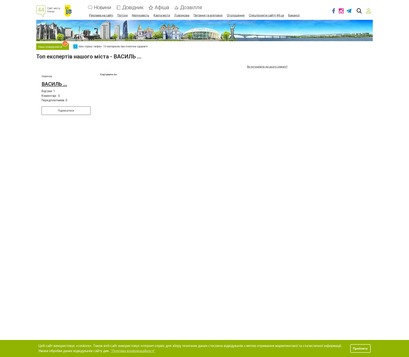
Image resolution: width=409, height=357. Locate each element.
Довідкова (181, 15)
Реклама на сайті (101, 15)
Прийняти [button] (360, 348)
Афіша (162, 7)
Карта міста (162, 15)
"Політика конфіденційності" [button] (133, 351)
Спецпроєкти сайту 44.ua (266, 15)
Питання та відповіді (208, 15)
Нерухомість (140, 15)
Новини (102, 7)
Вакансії (294, 15)
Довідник (133, 7)
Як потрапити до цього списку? (267, 66)
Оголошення (236, 15)
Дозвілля (191, 7)
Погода (122, 15)
